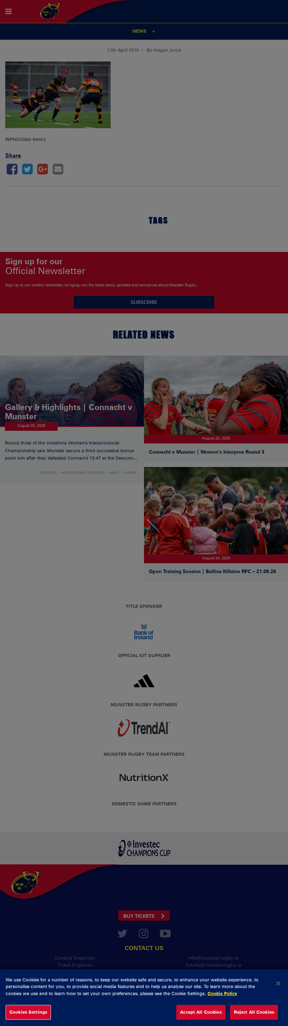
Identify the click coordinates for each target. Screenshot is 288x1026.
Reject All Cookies (254, 1012)
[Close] (278, 983)
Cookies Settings (28, 1012)
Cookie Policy (222, 993)
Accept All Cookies (200, 1012)
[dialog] (144, 997)
